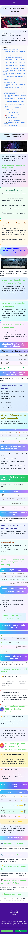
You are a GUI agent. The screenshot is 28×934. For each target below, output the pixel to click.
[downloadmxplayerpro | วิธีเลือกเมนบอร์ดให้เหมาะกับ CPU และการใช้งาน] (14, 2)
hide (9, 47)
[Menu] (2, 2)
